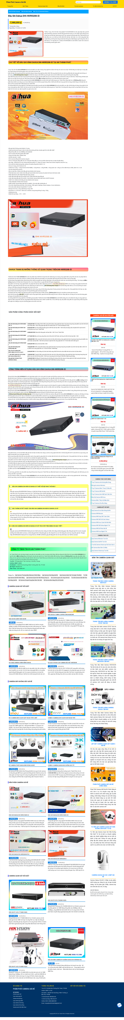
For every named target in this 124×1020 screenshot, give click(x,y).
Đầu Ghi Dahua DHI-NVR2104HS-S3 (58, 815)
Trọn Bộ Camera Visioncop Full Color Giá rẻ (103, 544)
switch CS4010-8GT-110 (99, 418)
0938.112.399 (110, 2)
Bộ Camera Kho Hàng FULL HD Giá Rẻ (53, 580)
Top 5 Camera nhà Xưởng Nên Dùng (101, 482)
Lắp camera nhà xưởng (18, 1005)
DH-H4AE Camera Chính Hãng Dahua (20, 662)
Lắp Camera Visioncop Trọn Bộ (100, 550)
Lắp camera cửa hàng (18, 1002)
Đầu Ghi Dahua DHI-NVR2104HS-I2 (19, 815)
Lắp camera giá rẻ (17, 996)
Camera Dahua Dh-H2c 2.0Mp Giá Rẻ (103, 875)
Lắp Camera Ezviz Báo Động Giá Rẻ (101, 510)
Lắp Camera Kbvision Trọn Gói (100, 538)
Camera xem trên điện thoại (19, 1007)
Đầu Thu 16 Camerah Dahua (40, 11)
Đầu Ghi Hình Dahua (26, 11)
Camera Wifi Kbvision (97, 513)
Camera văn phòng (17, 998)
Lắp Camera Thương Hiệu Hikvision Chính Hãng (27, 575)
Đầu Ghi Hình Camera (14, 11)
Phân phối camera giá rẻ (16, 2)
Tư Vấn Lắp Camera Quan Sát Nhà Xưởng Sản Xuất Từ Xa (103, 827)
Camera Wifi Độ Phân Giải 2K (99, 528)
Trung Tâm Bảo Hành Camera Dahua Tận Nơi (103, 708)
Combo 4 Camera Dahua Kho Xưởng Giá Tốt (61, 765)
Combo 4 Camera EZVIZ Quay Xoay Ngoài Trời (61, 718)
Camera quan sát (17, 994)
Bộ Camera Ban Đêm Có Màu (99, 547)
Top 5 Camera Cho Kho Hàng (99, 503)
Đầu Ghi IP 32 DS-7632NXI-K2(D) (57, 900)
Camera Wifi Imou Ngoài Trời (99, 531)
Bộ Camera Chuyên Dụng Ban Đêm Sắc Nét (30, 580)
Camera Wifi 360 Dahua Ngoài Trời (101, 525)
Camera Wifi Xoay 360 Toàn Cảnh (101, 516)
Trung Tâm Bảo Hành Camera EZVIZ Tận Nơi (103, 622)
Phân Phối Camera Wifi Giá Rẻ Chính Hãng (103, 785)
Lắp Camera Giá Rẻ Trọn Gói (99, 541)
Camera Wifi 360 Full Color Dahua (100, 519)
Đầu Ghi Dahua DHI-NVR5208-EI (24, 16)
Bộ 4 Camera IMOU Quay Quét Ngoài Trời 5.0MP (23, 718)
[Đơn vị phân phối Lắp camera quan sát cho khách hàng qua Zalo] (119, 1005)
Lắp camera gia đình (18, 1000)
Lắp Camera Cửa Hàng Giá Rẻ (50, 575)
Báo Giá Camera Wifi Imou (99, 497)
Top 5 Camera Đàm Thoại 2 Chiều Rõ (102, 488)
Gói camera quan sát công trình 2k (60, 577)
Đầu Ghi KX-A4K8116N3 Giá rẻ (17, 619)
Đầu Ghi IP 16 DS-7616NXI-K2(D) (18, 966)
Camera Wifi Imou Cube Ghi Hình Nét (101, 522)
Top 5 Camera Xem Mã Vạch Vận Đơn (102, 494)
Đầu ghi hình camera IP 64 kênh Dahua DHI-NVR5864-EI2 (65, 959)
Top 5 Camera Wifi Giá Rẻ (98, 491)
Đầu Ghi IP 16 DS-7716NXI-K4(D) (18, 912)
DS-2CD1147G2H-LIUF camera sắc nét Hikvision (62, 662)
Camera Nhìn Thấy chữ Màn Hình (100, 500)
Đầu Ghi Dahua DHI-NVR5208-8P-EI (19, 854)
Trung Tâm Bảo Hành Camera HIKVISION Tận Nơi (103, 660)
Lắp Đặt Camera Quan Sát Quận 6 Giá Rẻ (103, 744)
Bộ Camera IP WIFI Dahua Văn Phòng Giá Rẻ (22, 765)
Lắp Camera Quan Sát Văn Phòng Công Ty (37, 577)
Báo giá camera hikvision (98, 485)
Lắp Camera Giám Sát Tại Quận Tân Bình (70, 575)
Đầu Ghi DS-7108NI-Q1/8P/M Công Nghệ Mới (61, 614)
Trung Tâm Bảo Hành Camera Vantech (103, 582)
